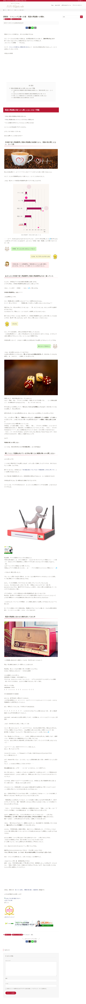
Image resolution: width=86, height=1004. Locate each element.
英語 (32, 934)
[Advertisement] (31, 68)
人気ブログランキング (9, 917)
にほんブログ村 (8, 900)
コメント (7, 960)
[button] (27, 28)
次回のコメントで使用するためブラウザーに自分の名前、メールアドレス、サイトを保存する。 (27, 988)
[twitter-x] (78, 0)
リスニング (27, 934)
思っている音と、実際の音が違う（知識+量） (27, 889)
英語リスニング (8, 934)
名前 (6, 978)
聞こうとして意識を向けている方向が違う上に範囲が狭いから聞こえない (30, 95)
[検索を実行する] (81, 17)
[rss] (80, 0)
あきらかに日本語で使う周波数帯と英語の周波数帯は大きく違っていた (30, 93)
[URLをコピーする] (35, 28)
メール (6, 983)
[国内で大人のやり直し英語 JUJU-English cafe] (15, 5)
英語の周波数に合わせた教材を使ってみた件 (24, 97)
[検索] (82, 0)
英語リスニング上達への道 (17, 934)
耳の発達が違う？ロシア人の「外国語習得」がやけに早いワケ (39, 469)
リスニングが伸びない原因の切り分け (18, 47)
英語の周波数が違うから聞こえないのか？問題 (23, 88)
